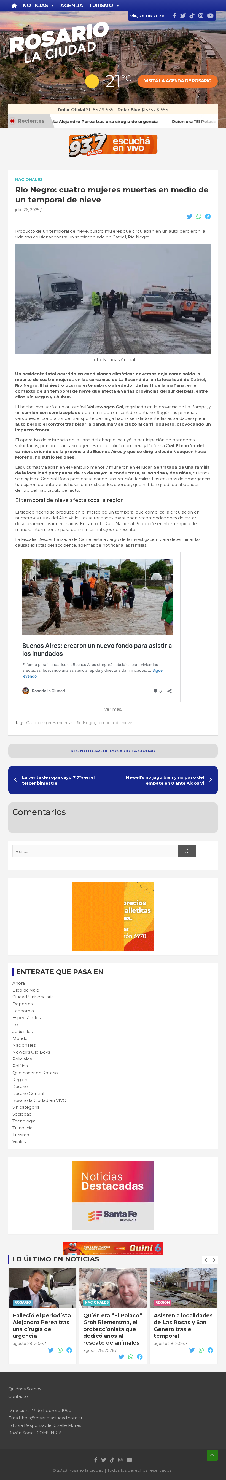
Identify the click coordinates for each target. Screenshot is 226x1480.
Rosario (20, 1086)
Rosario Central (28, 1093)
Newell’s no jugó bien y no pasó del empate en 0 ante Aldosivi (165, 780)
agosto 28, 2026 (28, 1350)
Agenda (71, 5)
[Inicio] (14, 5)
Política (20, 1065)
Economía (23, 1010)
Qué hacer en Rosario (35, 1072)
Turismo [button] (101, 5)
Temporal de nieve (114, 722)
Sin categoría (26, 1107)
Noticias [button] (35, 5)
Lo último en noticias (55, 1259)
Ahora (18, 983)
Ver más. (113, 709)
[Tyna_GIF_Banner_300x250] (113, 885)
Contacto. (18, 1396)
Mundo (20, 1038)
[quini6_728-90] (113, 1245)
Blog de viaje (25, 990)
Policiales (22, 1059)
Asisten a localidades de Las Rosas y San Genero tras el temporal (112, 1325)
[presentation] (206, 1260)
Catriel (197, 379)
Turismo (20, 1134)
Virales (19, 1141)
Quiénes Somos (24, 1389)
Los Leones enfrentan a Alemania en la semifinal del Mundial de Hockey (183, 1325)
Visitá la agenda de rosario (177, 81)
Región (19, 1079)
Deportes (22, 1003)
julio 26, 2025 (27, 209)
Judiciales (22, 1031)
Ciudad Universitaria (33, 997)
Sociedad (22, 1114)
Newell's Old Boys (31, 1052)
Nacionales (29, 179)
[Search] (187, 851)
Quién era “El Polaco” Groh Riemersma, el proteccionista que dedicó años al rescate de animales (42, 1329)
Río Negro (85, 722)
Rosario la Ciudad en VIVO (39, 1100)
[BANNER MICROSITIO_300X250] (113, 1164)
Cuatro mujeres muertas (49, 722)
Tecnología (24, 1121)
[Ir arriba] (212, 1455)
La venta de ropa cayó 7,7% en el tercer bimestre (58, 780)
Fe (15, 1024)
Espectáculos (26, 1017)
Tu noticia (22, 1127)
